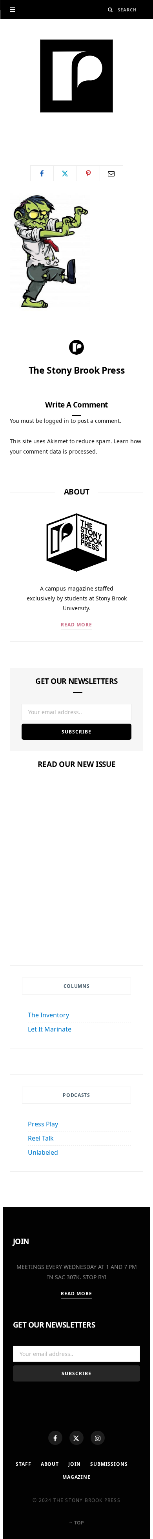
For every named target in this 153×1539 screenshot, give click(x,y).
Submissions (109, 1464)
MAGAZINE (76, 1477)
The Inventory (48, 1015)
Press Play (43, 1124)
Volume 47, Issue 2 (76, 912)
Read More (77, 624)
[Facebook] (55, 1438)
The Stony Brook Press (51, 141)
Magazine (76, 898)
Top (78, 1522)
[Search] (110, 9)
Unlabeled (43, 1152)
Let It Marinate (49, 1029)
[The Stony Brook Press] (76, 76)
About (50, 1464)
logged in (56, 420)
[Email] (111, 173)
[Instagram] (98, 1438)
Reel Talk (41, 1138)
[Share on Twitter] (65, 173)
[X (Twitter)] (76, 1438)
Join (74, 1464)
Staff (23, 1464)
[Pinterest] (88, 173)
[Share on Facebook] (42, 173)
